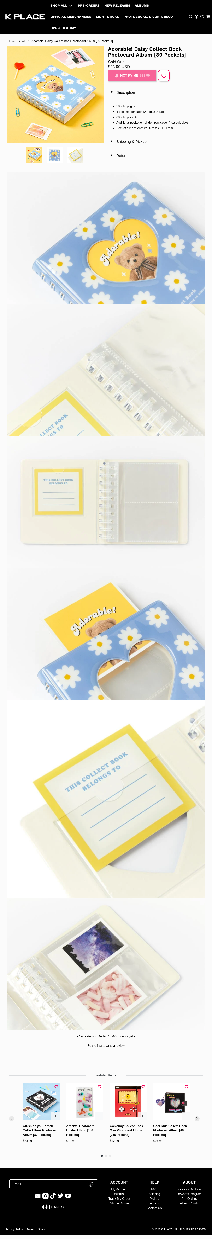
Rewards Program (189, 1194)
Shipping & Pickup (128, 141)
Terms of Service (37, 1229)
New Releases (117, 5)
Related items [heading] (106, 1075)
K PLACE (167, 1229)
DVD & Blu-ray (63, 28)
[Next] (197, 1118)
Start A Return (119, 1203)
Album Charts (189, 1203)
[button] (208, 17)
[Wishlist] (202, 17)
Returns (119, 156)
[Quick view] (55, 1116)
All (23, 41)
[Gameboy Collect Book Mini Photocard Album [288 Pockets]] (128, 1101)
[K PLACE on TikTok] (53, 1198)
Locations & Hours (189, 1189)
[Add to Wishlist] (164, 75)
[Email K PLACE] (38, 1198)
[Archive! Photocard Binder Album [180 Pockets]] (84, 1101)
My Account (119, 1189)
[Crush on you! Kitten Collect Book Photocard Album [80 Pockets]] (41, 1101)
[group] (41, 1116)
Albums (142, 5)
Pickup (154, 1198)
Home (11, 41)
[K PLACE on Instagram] (45, 1198)
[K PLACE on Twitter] (60, 1198)
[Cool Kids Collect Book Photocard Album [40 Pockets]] (171, 1101)
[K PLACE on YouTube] (68, 1198)
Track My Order (119, 1198)
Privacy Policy (14, 1229)
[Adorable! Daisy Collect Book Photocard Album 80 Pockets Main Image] (55, 94)
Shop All (59, 5)
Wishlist (119, 1194)
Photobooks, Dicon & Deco (148, 17)
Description (122, 92)
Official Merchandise (71, 17)
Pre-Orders (89, 5)
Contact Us (154, 1208)
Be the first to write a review (106, 1045)
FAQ (154, 1189)
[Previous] (11, 1118)
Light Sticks (107, 17)
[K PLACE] (25, 17)
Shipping (154, 1194)
